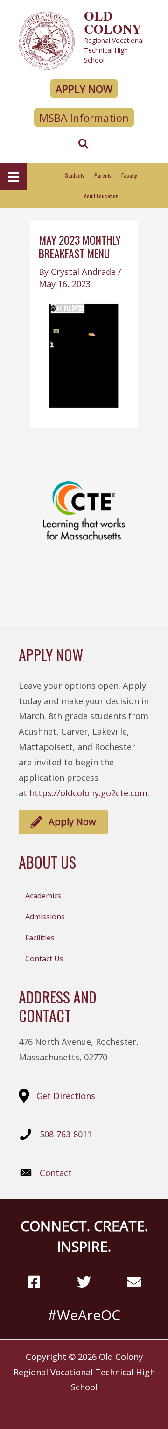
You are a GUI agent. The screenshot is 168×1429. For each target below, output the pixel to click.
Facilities (40, 937)
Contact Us (44, 958)
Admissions (45, 916)
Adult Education (101, 196)
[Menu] (13, 176)
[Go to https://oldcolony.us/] (84, 39)
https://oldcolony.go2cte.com (88, 793)
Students (74, 175)
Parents (103, 175)
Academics (43, 895)
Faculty (129, 175)
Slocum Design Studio (100, 1407)
